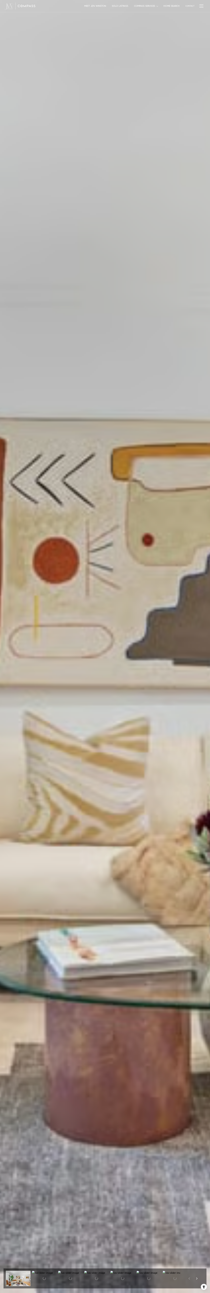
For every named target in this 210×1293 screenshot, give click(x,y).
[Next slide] (197, 1278)
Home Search (171, 6)
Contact (189, 6)
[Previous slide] (189, 1278)
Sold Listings (120, 6)
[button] (18, 1278)
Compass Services (144, 6)
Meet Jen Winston (95, 6)
